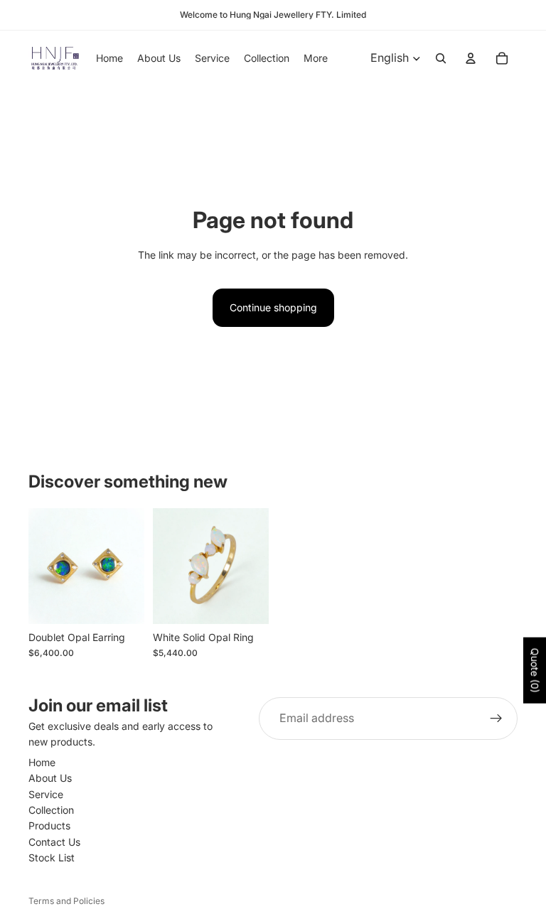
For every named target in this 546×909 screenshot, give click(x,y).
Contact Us (54, 842)
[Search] (440, 58)
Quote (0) (535, 670)
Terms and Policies (66, 900)
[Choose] (122, 602)
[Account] (470, 58)
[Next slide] (253, 565)
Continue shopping (273, 307)
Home (41, 762)
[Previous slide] (168, 565)
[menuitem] (315, 58)
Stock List (51, 857)
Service (45, 794)
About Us (50, 778)
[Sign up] (496, 718)
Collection (51, 810)
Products (49, 826)
